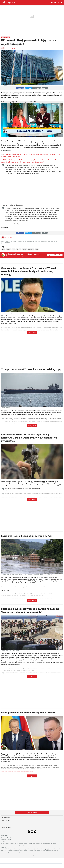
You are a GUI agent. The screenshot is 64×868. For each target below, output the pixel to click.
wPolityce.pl (4, 34)
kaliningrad (31, 249)
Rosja (3, 249)
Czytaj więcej (32, 332)
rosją (37, 249)
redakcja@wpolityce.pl (29, 241)
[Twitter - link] (35, 831)
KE (20, 249)
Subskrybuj (8, 242)
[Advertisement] (34, 187)
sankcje (8, 249)
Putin (13, 249)
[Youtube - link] (32, 831)
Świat (10, 34)
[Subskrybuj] (55, 2)
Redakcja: (4, 835)
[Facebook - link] (29, 831)
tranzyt (24, 249)
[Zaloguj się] (58, 2)
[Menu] (61, 2)
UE (17, 249)
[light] (51, 2)
